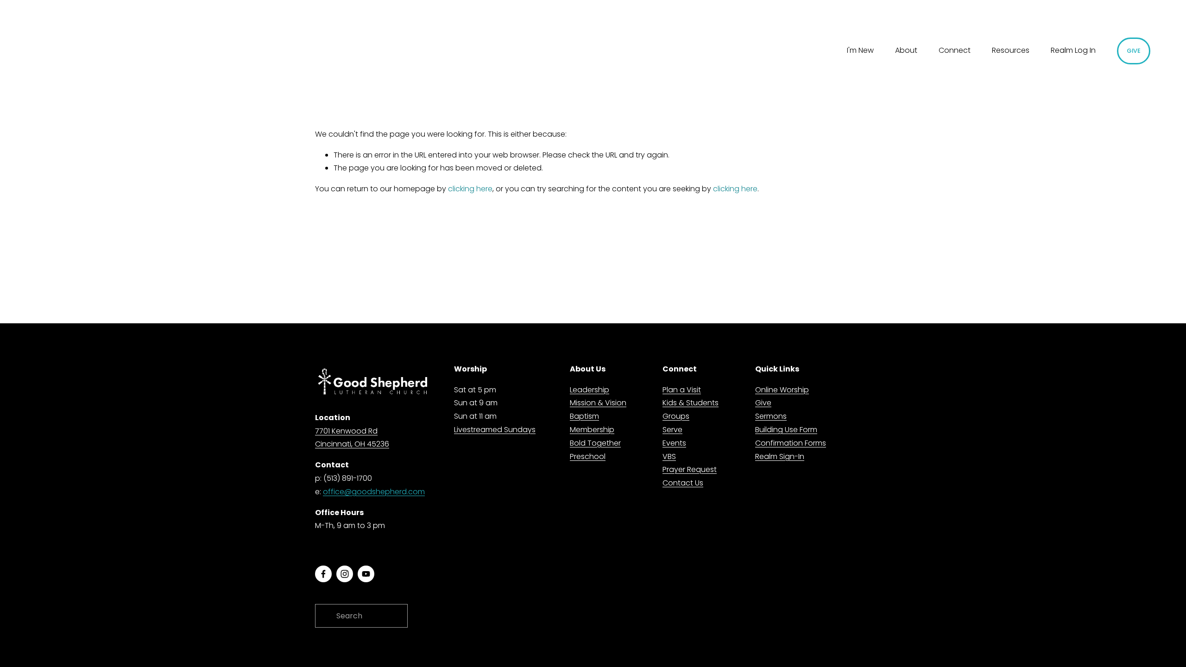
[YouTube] (366, 574)
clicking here (470, 188)
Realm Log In (1073, 50)
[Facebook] (323, 574)
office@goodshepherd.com (374, 491)
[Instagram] (344, 574)
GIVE (1134, 50)
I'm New (860, 50)
